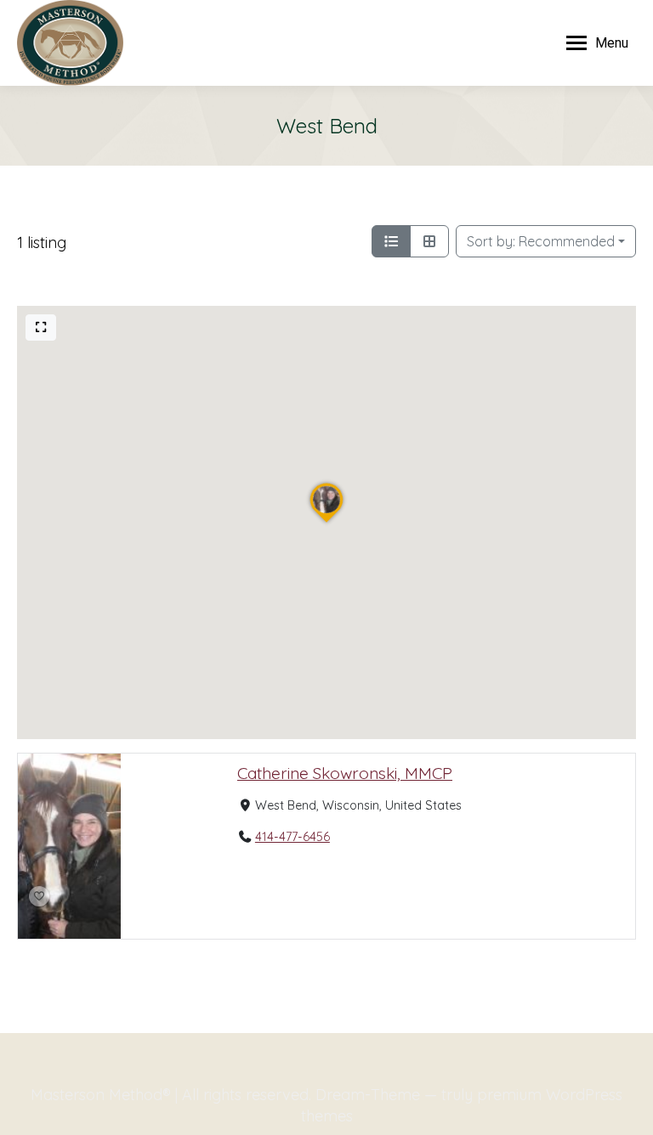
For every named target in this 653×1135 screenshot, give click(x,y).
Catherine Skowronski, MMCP (344, 773)
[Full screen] (41, 327)
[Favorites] (39, 896)
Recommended (541, 241)
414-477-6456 (292, 837)
